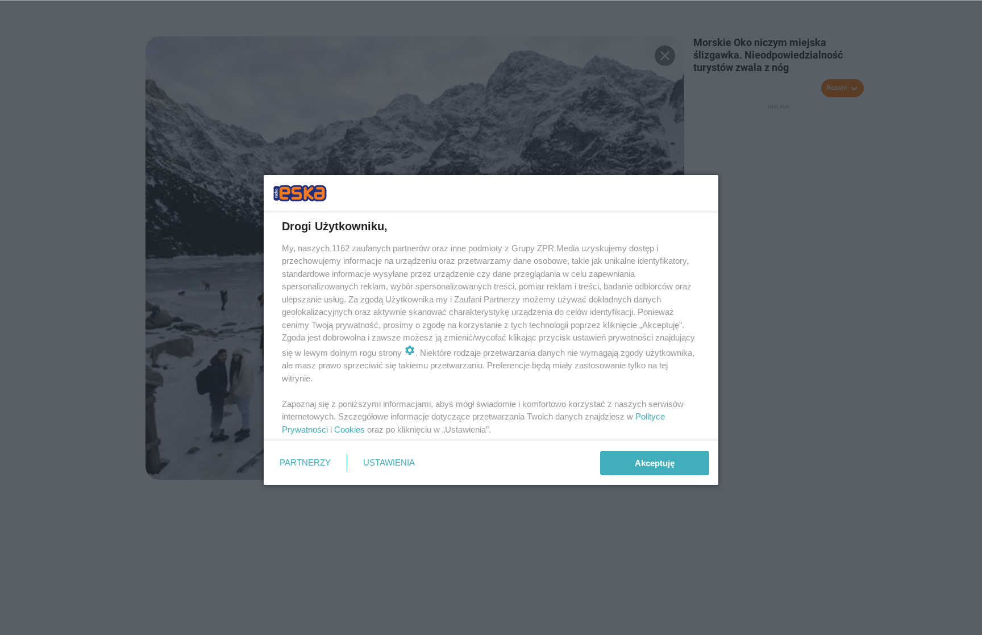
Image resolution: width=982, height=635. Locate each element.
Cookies (349, 429)
